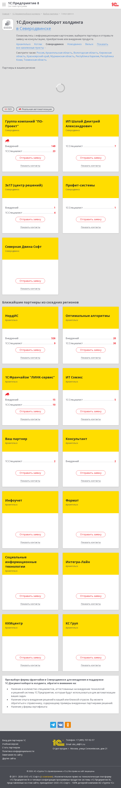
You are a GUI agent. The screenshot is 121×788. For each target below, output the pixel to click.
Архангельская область (58, 52)
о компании (47, 776)
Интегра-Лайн (78, 562)
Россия (40, 52)
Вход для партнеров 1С (14, 740)
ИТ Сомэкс (74, 377)
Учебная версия (10, 744)
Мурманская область (62, 56)
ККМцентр (14, 623)
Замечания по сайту (12, 754)
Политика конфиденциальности (18, 751)
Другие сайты (9, 758)
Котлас (38, 44)
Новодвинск (74, 44)
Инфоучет (13, 500)
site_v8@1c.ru (78, 744)
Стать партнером (11, 747)
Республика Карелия (87, 56)
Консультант (76, 439)
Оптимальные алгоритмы (88, 316)
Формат (72, 500)
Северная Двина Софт (23, 247)
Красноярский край (38, 56)
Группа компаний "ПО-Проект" (24, 123)
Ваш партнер (16, 439)
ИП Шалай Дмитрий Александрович (83, 123)
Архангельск (23, 44)
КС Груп (72, 623)
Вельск (89, 44)
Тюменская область (35, 59)
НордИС (11, 316)
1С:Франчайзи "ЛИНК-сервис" (30, 377)
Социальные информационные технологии (21, 562)
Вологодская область (85, 52)
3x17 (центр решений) (23, 185)
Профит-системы (80, 185)
